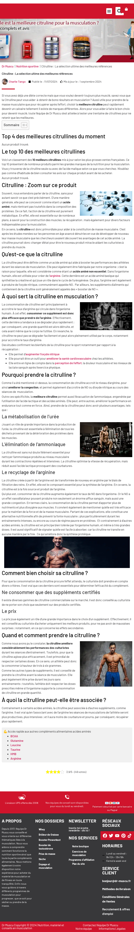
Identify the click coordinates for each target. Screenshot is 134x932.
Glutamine (16, 740)
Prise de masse (47, 853)
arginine (55, 275)
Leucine (15, 745)
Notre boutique (80, 846)
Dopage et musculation (45, 866)
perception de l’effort (68, 363)
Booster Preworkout (50, 839)
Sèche (42, 859)
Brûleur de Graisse (49, 834)
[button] (109, 11)
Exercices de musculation (79, 853)
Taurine (15, 749)
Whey (42, 829)
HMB (13, 754)
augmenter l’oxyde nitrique (42, 354)
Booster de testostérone (46, 847)
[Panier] (126, 9)
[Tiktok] (129, 835)
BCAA (14, 736)
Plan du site (78, 863)
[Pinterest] (123, 835)
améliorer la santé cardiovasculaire (68, 358)
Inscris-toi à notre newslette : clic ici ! (79, 829)
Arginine (15, 758)
